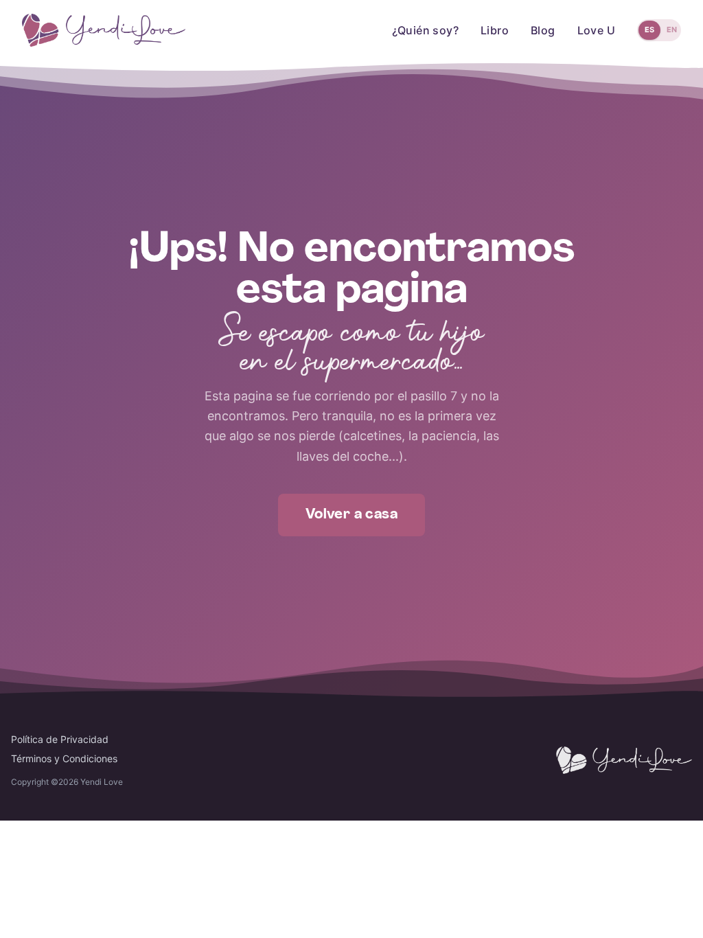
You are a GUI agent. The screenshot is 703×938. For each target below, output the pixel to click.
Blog (543, 30)
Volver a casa (351, 515)
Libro (495, 30)
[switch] (659, 30)
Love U (596, 30)
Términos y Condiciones (64, 758)
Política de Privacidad (59, 739)
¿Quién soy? (425, 30)
